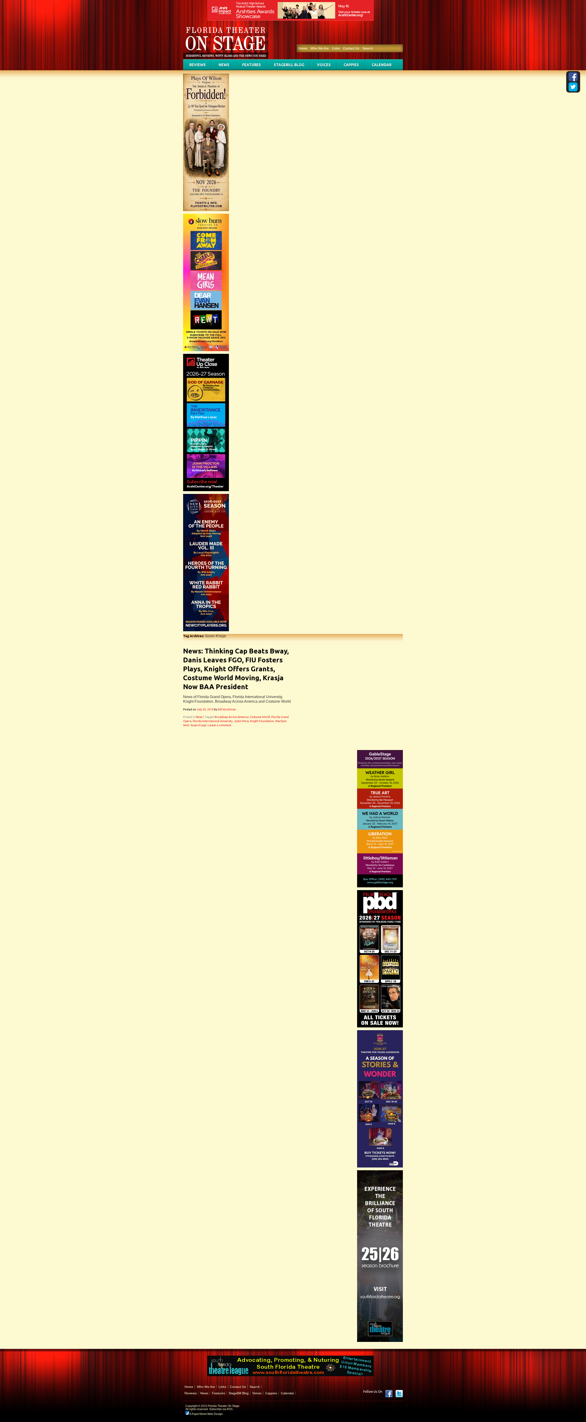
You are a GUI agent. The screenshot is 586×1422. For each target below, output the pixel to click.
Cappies (351, 65)
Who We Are (320, 48)
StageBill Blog (289, 65)
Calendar (381, 65)
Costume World (260, 716)
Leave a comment (219, 725)
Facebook (389, 1393)
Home (302, 48)
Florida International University (213, 721)
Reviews (197, 65)
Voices (324, 65)
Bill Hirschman (227, 709)
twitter (399, 1393)
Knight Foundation (262, 721)
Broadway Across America (232, 716)
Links (336, 48)
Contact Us (351, 48)
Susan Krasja (198, 725)
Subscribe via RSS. (221, 1409)
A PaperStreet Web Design (206, 1414)
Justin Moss (241, 721)
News (224, 65)
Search (368, 48)
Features (251, 65)
